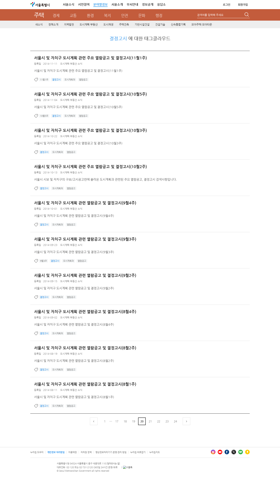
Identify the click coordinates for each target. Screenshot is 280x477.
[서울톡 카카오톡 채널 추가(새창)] (127, 467)
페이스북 (227, 452)
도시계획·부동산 (89, 24)
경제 (56, 15)
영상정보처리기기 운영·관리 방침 (110, 452)
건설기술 (160, 24)
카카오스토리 (247, 452)
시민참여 (84, 4)
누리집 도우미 (36, 452)
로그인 (226, 4)
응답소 (161, 4)
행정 (158, 15)
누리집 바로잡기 (138, 452)
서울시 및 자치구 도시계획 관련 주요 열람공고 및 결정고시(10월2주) (90, 166)
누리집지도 (154, 452)
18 (125, 421)
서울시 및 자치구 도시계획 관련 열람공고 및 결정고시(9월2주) (85, 275)
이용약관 (72, 452)
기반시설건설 (142, 24)
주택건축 (124, 24)
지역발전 (69, 24)
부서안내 (132, 4)
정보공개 (147, 4)
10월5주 (44, 115)
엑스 (233, 452)
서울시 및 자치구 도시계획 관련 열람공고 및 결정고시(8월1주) (85, 384)
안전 (124, 15)
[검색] (247, 15)
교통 (73, 15)
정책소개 (53, 24)
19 (133, 421)
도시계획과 (70, 79)
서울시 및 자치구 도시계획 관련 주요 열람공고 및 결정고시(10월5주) (90, 94)
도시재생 (108, 24)
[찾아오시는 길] (113, 463)
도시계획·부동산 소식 (71, 63)
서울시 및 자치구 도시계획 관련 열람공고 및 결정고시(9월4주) (85, 203)
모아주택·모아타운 (201, 24)
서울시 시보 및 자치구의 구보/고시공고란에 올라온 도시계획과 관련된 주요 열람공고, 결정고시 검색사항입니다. (105, 179)
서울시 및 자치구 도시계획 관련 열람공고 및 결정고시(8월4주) (85, 311)
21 (150, 421)
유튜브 (220, 452)
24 (175, 421)
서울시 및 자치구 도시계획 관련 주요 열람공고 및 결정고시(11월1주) (90, 58)
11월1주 (44, 79)
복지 (107, 15)
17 (116, 421)
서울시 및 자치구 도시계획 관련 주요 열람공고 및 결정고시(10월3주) (90, 130)
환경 (90, 15)
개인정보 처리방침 (56, 452)
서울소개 (117, 4)
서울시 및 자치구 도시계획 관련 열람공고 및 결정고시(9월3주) (85, 239)
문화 (141, 15)
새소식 (39, 24)
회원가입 (243, 4)
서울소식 (68, 4)
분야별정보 (100, 4)
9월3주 (43, 260)
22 (158, 421)
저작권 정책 (86, 452)
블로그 (240, 452)
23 (167, 421)
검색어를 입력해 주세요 (210, 14)
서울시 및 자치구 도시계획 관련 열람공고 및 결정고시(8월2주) (85, 348)
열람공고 (83, 79)
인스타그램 (213, 452)
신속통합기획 (178, 24)
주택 (39, 15)
